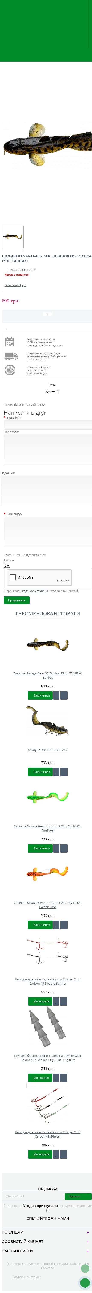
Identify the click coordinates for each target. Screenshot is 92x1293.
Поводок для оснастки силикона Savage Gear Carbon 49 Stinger (48, 1134)
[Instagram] (51, 1223)
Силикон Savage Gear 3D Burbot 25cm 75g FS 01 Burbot (48, 675)
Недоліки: (8, 473)
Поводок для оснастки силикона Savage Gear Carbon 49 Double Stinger (48, 981)
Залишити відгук (15, 285)
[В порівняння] (15, 328)
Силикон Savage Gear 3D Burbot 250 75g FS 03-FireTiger (48, 828)
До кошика (41, 1001)
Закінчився (41, 695)
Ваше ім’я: (13, 417)
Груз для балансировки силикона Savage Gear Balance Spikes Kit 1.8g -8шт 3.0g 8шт (48, 1058)
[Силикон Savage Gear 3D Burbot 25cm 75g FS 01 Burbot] (13, 237)
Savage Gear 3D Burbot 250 (47, 750)
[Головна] (3, 62)
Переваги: (11, 432)
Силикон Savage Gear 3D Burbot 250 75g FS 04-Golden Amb (48, 905)
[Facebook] (44, 1223)
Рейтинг (9, 560)
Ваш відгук (14, 514)
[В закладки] (5, 328)
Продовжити (16, 600)
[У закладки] (56, 695)
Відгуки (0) (52, 391)
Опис (52, 385)
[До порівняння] (64, 695)
